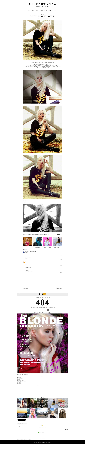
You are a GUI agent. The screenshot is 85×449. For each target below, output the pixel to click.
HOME (29, 10)
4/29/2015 (26, 252)
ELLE (37, 10)
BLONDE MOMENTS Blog (42, 4)
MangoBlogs (49, 442)
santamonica (44, 234)
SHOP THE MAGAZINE (21, 378)
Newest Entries (25, 288)
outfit (41, 234)
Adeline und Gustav (30, 271)
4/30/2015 (29, 267)
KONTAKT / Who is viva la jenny (22, 381)
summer (47, 234)
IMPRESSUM (19, 383)
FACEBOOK (19, 382)
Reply (61, 259)
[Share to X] (58, 234)
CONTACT (41, 10)
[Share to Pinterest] (59, 234)
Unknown (26, 261)
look (39, 234)
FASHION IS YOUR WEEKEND (30, 251)
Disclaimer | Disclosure (21, 380)
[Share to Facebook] (57, 234)
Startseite (19, 377)
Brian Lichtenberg (31, 234)
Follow (18, 395)
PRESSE (33, 10)
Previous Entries (59, 288)
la (37, 234)
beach (27, 234)
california (35, 234)
